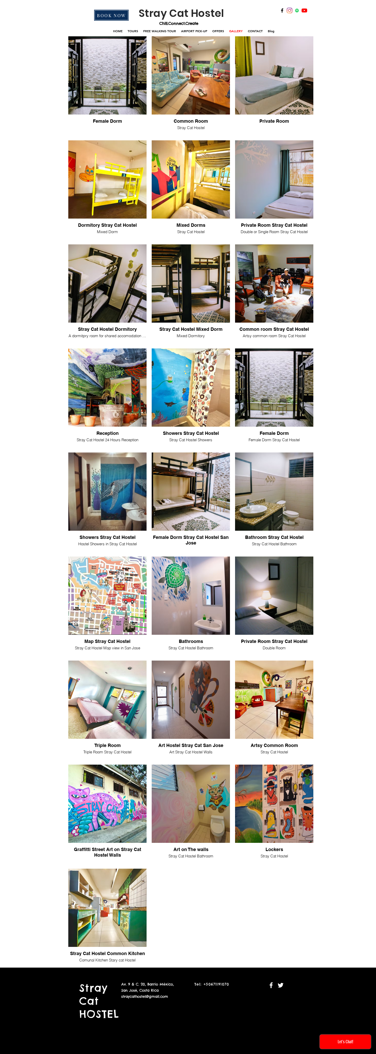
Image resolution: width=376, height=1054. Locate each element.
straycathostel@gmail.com (144, 996)
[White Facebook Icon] (271, 985)
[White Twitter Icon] (280, 985)
